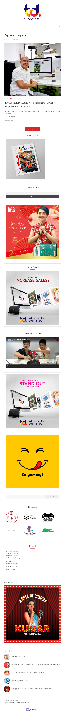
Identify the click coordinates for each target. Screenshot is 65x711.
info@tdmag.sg (13, 563)
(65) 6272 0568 (14, 553)
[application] (32, 352)
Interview (12, 98)
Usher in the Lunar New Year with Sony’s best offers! (27, 672)
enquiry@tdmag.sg (14, 558)
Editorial (7, 98)
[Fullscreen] (57, 366)
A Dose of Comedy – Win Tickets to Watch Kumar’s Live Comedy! (31, 688)
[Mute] (55, 366)
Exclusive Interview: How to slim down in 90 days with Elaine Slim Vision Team (35, 664)
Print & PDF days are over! (19, 680)
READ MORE (12, 117)
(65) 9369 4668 (14, 555)
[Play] (7, 366)
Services (18, 98)
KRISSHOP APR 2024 (18, 656)
